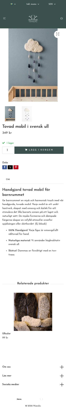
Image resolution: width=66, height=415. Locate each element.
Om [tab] (8, 179)
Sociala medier (10, 384)
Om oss (6, 367)
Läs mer (6, 376)
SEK (51, 4)
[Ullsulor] (33, 312)
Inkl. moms (31, 4)
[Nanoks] (33, 18)
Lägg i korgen (41, 150)
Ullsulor (6, 333)
